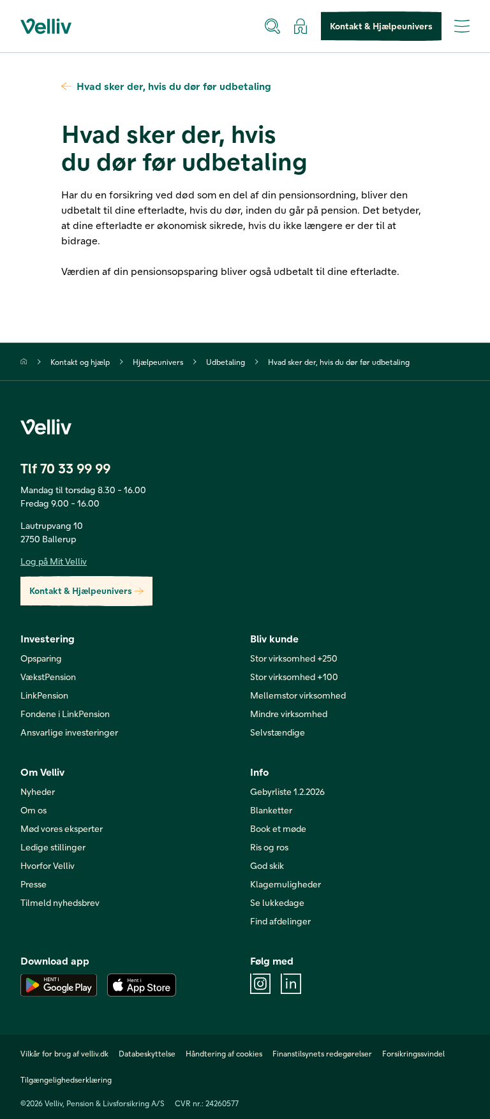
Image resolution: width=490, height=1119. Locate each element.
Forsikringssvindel (413, 1053)
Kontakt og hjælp (80, 361)
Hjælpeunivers (158, 361)
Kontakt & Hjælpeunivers (381, 25)
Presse (33, 883)
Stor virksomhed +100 (294, 676)
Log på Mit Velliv (53, 561)
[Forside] (23, 361)
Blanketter (271, 809)
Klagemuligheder (285, 883)
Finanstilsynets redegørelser (322, 1053)
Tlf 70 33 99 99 (65, 468)
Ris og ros (269, 846)
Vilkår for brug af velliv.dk (64, 1053)
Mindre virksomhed (288, 713)
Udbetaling (225, 361)
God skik (267, 865)
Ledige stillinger (52, 846)
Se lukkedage (277, 902)
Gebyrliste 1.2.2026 (287, 791)
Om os (33, 809)
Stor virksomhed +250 (294, 658)
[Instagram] (260, 984)
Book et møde (278, 828)
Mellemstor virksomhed (298, 695)
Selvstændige (277, 732)
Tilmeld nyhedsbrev (60, 902)
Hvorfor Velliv (47, 865)
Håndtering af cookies (224, 1053)
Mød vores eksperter (61, 828)
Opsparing (41, 658)
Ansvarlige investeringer (69, 732)
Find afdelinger (280, 920)
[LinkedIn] (291, 984)
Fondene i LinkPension (65, 713)
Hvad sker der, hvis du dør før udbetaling (174, 86)
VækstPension (48, 676)
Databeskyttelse (147, 1053)
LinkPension (44, 695)
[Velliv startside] (45, 26)
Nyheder (37, 791)
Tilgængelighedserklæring (66, 1079)
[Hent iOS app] (141, 985)
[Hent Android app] (58, 985)
